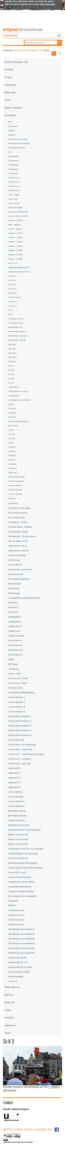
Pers (50, 1129)
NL (53, 53)
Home (17, 50)
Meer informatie (47, 4)
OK (10, 7)
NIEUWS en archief (12, 1129)
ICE (41, 50)
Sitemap (28, 1129)
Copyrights (40, 1129)
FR (59, 53)
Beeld (23, 50)
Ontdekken (33, 50)
